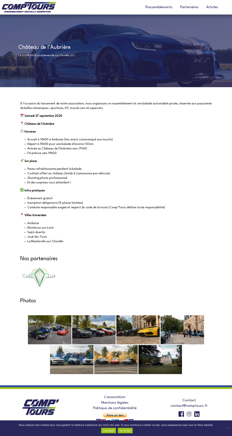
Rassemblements (159, 7)
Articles (212, 7)
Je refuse (125, 430)
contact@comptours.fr (189, 406)
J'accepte (108, 430)
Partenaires (189, 7)
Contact (189, 400)
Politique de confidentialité (115, 408)
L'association (114, 397)
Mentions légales (114, 403)
